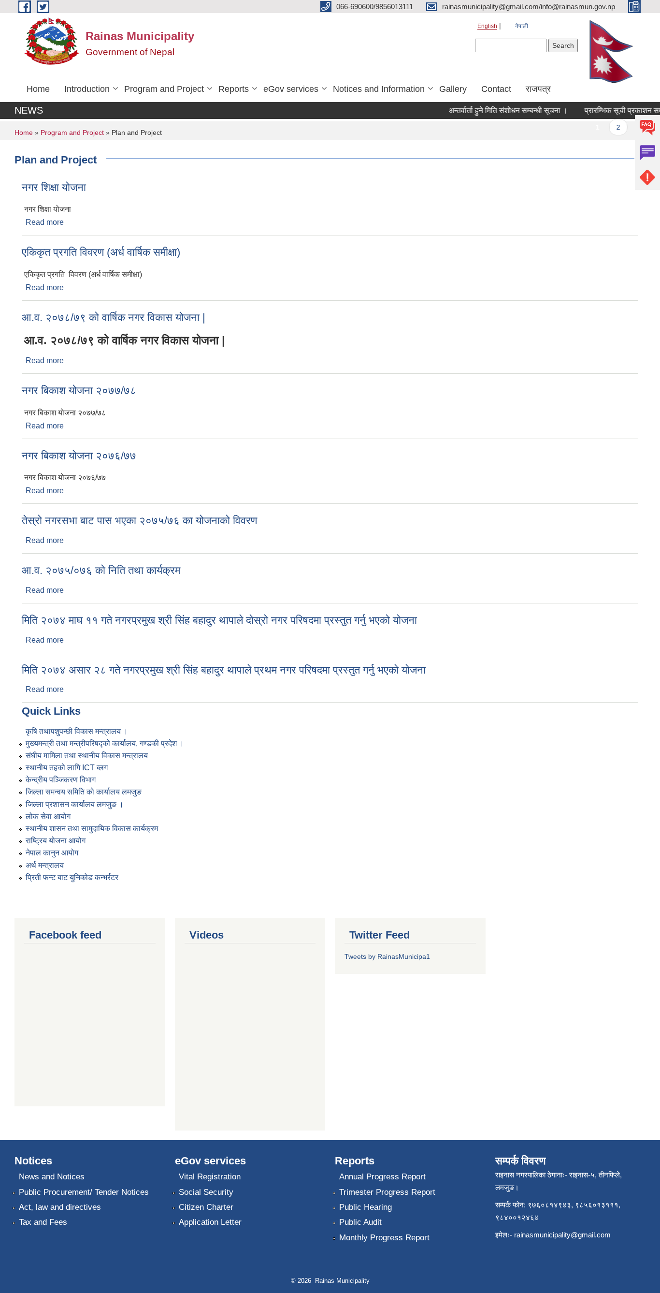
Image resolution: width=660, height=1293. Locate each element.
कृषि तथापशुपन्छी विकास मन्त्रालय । (77, 731)
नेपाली (521, 26)
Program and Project (164, 89)
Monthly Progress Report (384, 1237)
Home (38, 89)
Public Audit (360, 1222)
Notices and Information (379, 89)
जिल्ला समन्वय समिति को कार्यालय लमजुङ (84, 792)
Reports (233, 89)
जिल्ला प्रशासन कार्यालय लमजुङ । (75, 804)
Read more (45, 222)
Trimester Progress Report (387, 1192)
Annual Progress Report (382, 1176)
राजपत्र (538, 89)
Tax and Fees (43, 1222)
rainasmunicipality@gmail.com (562, 1235)
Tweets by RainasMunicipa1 (387, 956)
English (487, 26)
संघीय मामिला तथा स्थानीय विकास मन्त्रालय (87, 755)
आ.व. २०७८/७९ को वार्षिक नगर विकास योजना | (113, 317)
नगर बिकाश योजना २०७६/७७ (79, 456)
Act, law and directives (60, 1207)
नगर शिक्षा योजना (54, 187)
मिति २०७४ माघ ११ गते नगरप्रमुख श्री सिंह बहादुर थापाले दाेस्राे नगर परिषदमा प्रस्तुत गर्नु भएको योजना (219, 620)
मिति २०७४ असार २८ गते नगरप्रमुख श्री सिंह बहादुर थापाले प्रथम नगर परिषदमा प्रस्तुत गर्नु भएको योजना (224, 670)
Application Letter (210, 1222)
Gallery (453, 89)
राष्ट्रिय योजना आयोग (56, 841)
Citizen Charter (206, 1207)
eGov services (290, 89)
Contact (496, 89)
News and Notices (52, 1176)
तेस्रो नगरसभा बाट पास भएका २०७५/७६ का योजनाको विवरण (139, 520)
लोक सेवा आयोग (48, 816)
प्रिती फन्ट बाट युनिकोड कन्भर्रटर (72, 877)
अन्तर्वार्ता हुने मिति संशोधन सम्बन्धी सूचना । (498, 110)
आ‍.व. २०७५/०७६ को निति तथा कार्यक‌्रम (101, 570)
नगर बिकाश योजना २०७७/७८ (79, 390)
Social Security (206, 1192)
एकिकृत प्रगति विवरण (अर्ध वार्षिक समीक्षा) (101, 252)
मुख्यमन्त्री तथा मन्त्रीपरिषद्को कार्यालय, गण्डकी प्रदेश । (105, 743)
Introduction (87, 89)
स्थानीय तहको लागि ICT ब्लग (67, 768)
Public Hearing (365, 1207)
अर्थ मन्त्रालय (45, 865)
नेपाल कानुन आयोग (52, 853)
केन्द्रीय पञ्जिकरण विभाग (61, 780)
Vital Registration (210, 1176)
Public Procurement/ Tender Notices (84, 1192)
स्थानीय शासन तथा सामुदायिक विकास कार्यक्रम (92, 828)
